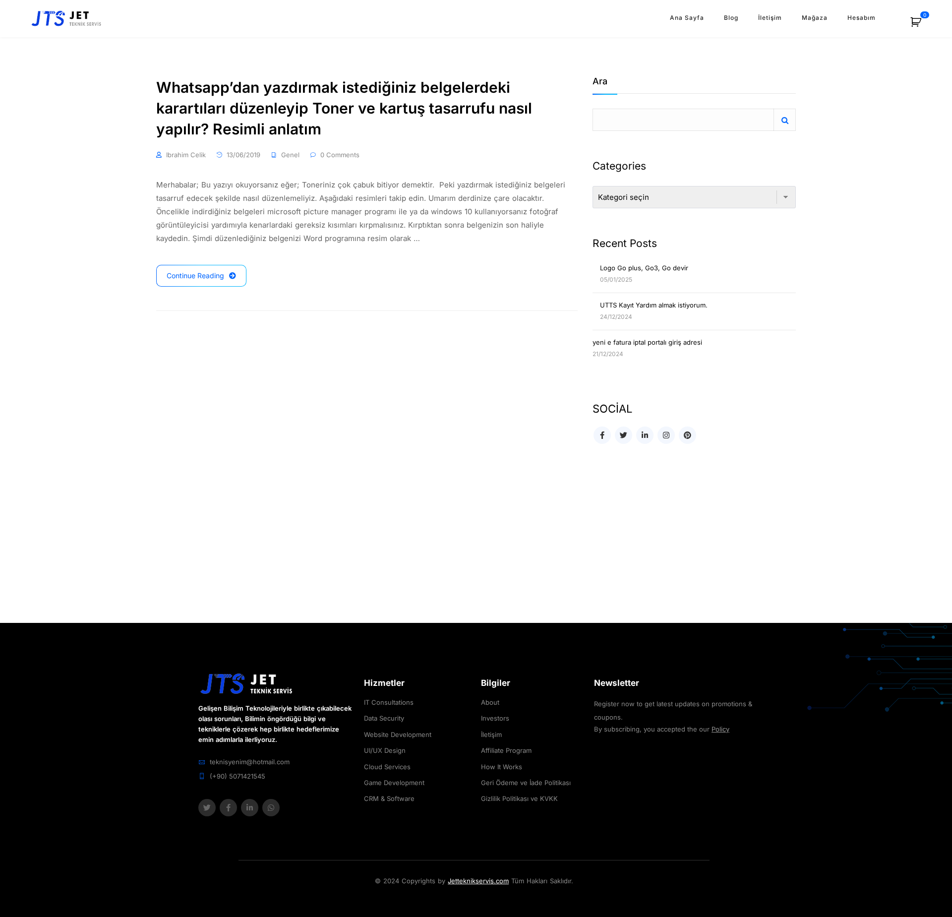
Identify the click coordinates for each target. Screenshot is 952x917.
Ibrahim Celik (186, 155)
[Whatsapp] (271, 807)
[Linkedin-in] (249, 807)
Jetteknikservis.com (478, 881)
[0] (921, 25)
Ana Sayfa (687, 17)
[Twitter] (207, 807)
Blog (731, 17)
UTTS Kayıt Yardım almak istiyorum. (654, 305)
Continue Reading (195, 275)
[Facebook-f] (228, 807)
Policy (720, 729)
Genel (290, 155)
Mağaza (815, 17)
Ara (600, 81)
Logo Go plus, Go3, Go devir (644, 268)
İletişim (770, 17)
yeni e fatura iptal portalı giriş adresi (647, 342)
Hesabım (861, 17)
